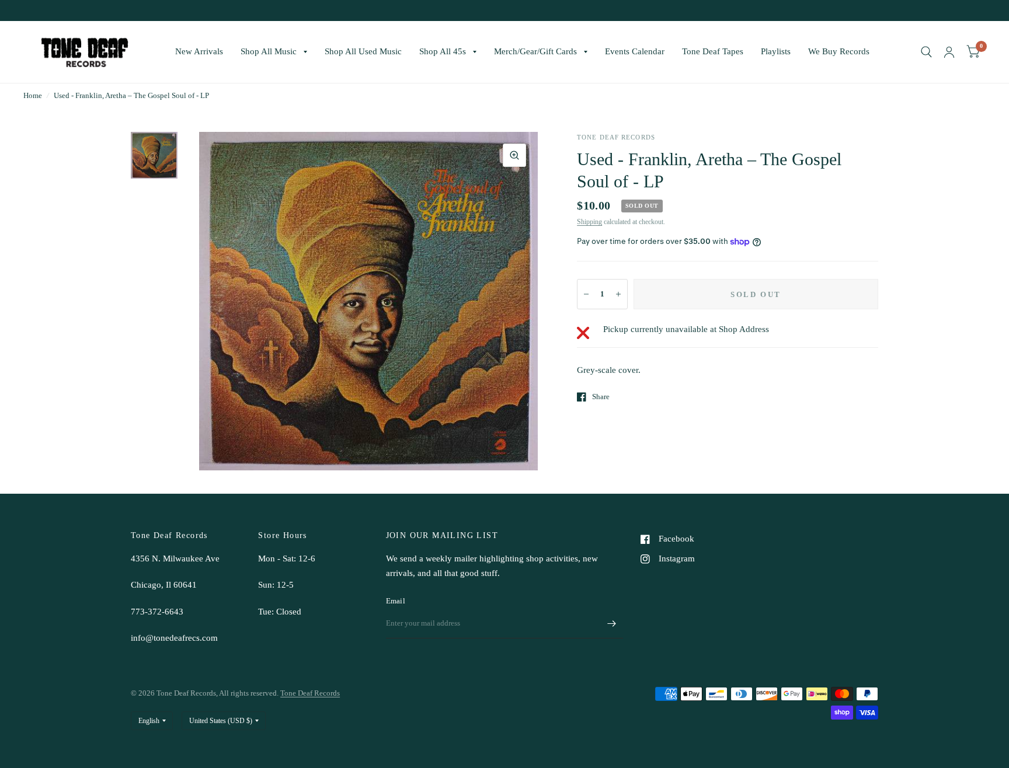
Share (601, 396)
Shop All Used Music (363, 51)
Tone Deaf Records (310, 693)
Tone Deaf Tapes (712, 51)
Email (395, 600)
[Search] (926, 52)
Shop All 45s (442, 51)
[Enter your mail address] (611, 623)
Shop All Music (269, 51)
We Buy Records (838, 51)
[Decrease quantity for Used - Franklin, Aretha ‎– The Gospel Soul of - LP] (586, 294)
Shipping (589, 222)
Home (32, 95)
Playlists (776, 51)
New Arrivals (199, 51)
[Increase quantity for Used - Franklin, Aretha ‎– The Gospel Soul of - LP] (618, 294)
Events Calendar (634, 51)
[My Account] (949, 52)
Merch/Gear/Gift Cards (535, 51)
